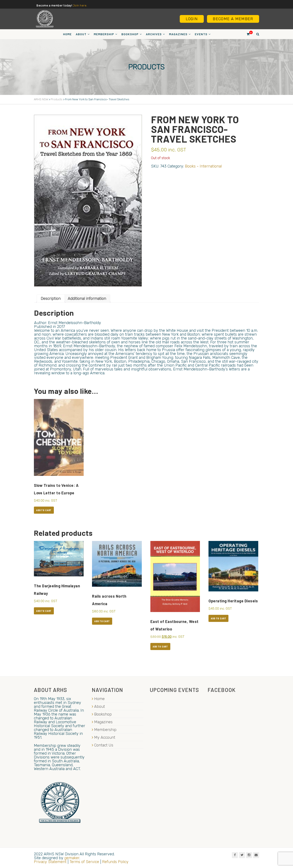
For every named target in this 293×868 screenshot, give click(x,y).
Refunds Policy (115, 861)
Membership (104, 34)
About (81, 34)
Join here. (80, 5)
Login (192, 19)
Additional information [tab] (87, 298)
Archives (154, 34)
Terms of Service (84, 861)
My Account (104, 737)
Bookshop (130, 34)
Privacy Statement (50, 861)
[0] (246, 34)
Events (201, 34)
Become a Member (233, 19)
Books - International (203, 166)
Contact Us (103, 745)
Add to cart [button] (43, 510)
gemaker (71, 858)
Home (67, 34)
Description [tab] (51, 298)
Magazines (178, 34)
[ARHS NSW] (44, 19)
